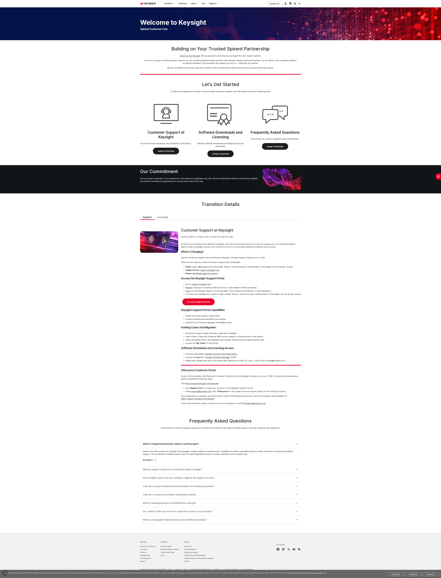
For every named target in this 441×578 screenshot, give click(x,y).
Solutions (183, 3)
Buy (203, 3)
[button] (285, 4)
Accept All (396, 574)
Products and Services (147, 546)
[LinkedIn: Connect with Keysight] (283, 549)
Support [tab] (147, 217)
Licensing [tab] (162, 217)
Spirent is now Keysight (190, 56)
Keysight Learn (145, 555)
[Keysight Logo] (149, 3)
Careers (186, 561)
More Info (430, 574)
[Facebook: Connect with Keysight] (278, 549)
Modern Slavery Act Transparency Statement (199, 558)
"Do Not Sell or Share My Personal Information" (306, 573)
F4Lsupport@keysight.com (254, 403)
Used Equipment (145, 558)
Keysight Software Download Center (221, 354)
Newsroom (188, 546)
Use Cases (143, 549)
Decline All (413, 574)
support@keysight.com (201, 391)
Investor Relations (190, 549)
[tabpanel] (220, 317)
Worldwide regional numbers (205, 273)
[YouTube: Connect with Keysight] (294, 549)
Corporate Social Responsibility (194, 555)
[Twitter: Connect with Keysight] (288, 549)
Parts (162, 555)
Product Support (166, 546)
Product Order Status (168, 552)
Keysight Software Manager (217, 357)
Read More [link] (148, 460)
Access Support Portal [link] (198, 302)
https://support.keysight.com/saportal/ (202, 383)
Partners (143, 561)
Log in (188, 291)
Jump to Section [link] (166, 151)
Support (164, 542)
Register (189, 287)
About (186, 542)
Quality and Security (191, 552)
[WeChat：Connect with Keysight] (299, 549)
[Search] (299, 3)
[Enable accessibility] (5, 573)
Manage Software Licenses (170, 549)
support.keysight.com (209, 270)
